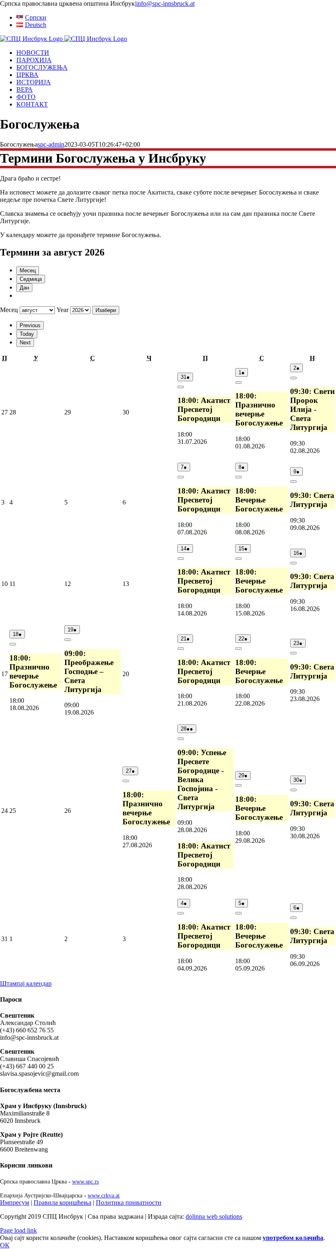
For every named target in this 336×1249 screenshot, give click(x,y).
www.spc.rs (85, 1181)
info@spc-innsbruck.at (165, 3)
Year (62, 309)
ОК (4, 1245)
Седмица (31, 279)
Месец (28, 270)
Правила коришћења (62, 1202)
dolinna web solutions (214, 1216)
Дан (24, 288)
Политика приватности (128, 1202)
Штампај (26, 983)
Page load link (18, 1230)
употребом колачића (293, 1237)
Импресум (14, 1202)
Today (27, 334)
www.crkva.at (104, 1195)
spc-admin (51, 144)
